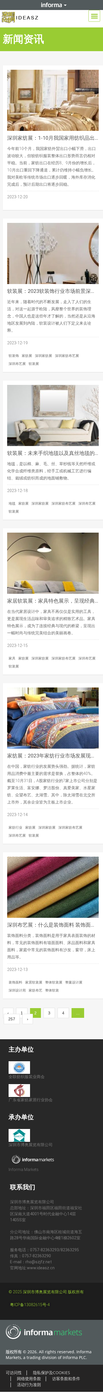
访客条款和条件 (66, 1378)
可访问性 (14, 1372)
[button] (94, 16)
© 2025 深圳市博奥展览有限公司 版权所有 (46, 1292)
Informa (51, 5)
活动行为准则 (29, 1384)
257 (14, 1017)
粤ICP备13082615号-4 (30, 1304)
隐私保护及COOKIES (51, 1372)
